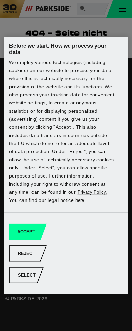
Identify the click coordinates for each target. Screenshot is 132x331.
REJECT (26, 253)
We (12, 62)
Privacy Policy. (92, 192)
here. (80, 200)
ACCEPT (26, 231)
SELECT (27, 275)
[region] (66, 165)
